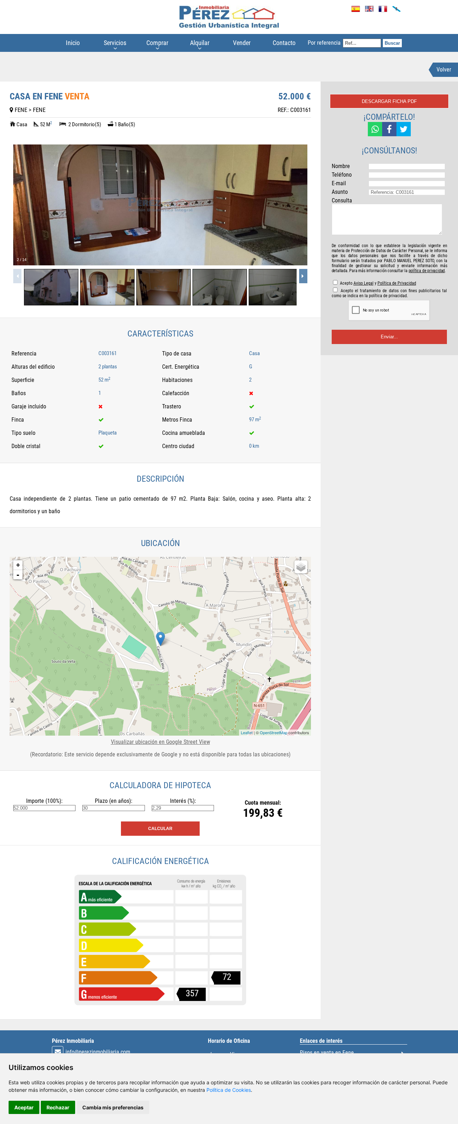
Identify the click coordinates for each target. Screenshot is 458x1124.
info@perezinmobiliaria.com (97, 1052)
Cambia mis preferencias (112, 1107)
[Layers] (300, 566)
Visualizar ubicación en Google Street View (160, 741)
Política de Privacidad (396, 283)
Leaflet (247, 732)
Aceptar (24, 1107)
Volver (444, 69)
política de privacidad (427, 270)
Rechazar (58, 1107)
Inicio (73, 42)
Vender (241, 42)
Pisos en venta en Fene (327, 1052)
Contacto (284, 42)
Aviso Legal (364, 283)
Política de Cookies (228, 1090)
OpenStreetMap (273, 732)
